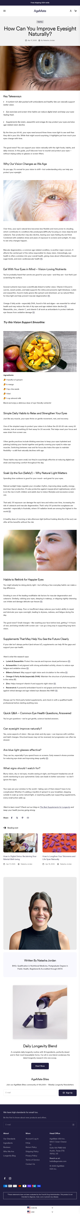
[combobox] (40, 1208)
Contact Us (30, 1164)
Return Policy (31, 1147)
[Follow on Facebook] (4, 1178)
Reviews (6, 1147)
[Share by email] (28, 818)
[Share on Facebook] (12, 818)
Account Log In (32, 1139)
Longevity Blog (9, 1156)
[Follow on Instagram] (10, 1178)
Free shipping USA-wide (40, 3)
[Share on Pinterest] (22, 818)
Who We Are (8, 1151)
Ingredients (8, 1143)
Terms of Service (33, 1160)
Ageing (40, 22)
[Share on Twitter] (17, 818)
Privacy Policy (31, 1156)
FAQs (28, 1143)
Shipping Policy (32, 1151)
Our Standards (9, 1139)
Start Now (40, 1066)
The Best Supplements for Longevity (55, 807)
